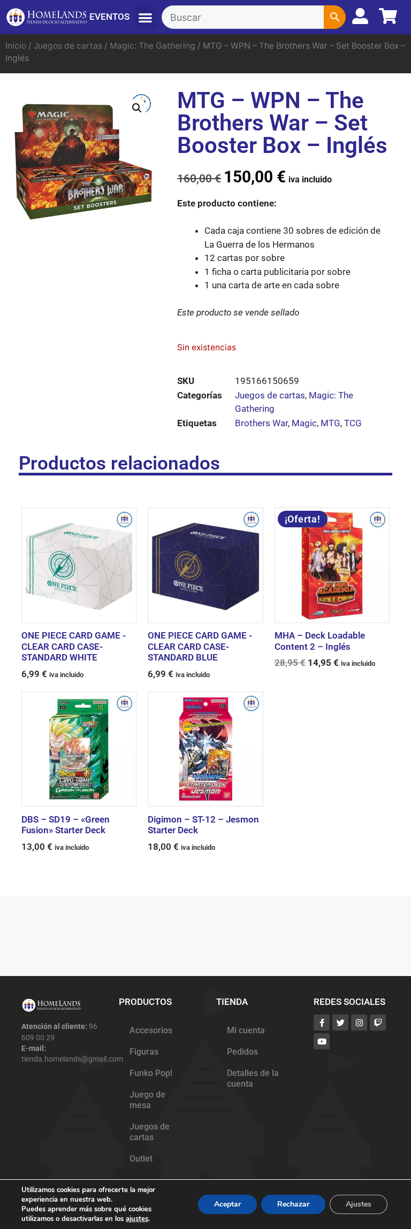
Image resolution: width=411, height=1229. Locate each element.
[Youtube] (322, 1041)
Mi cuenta (246, 1030)
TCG (353, 423)
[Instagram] (359, 1023)
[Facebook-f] (322, 1023)
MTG (330, 423)
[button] (146, 17)
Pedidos (242, 1052)
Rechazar (293, 1204)
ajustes (137, 1219)
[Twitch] (378, 1023)
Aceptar (227, 1204)
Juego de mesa (147, 1100)
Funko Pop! (151, 1073)
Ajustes (358, 1204)
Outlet (141, 1159)
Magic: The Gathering (152, 46)
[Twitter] (340, 1023)
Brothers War (261, 423)
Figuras (144, 1052)
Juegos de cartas (68, 46)
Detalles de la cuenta (253, 1079)
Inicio (15, 46)
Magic (304, 423)
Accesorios (151, 1030)
